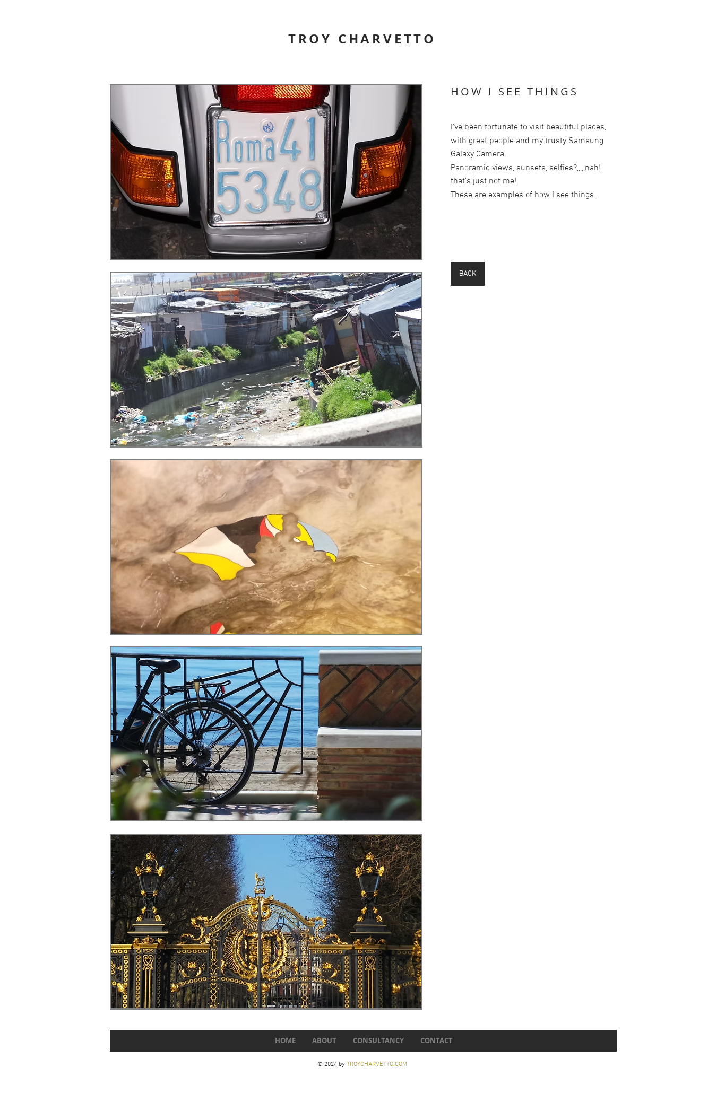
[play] (396, 249)
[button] (266, 172)
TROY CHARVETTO (362, 39)
